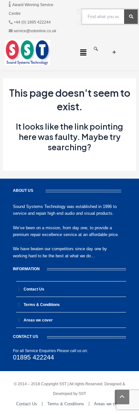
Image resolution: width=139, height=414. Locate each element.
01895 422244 (33, 357)
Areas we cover (38, 320)
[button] (83, 52)
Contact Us (34, 289)
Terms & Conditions (42, 304)
